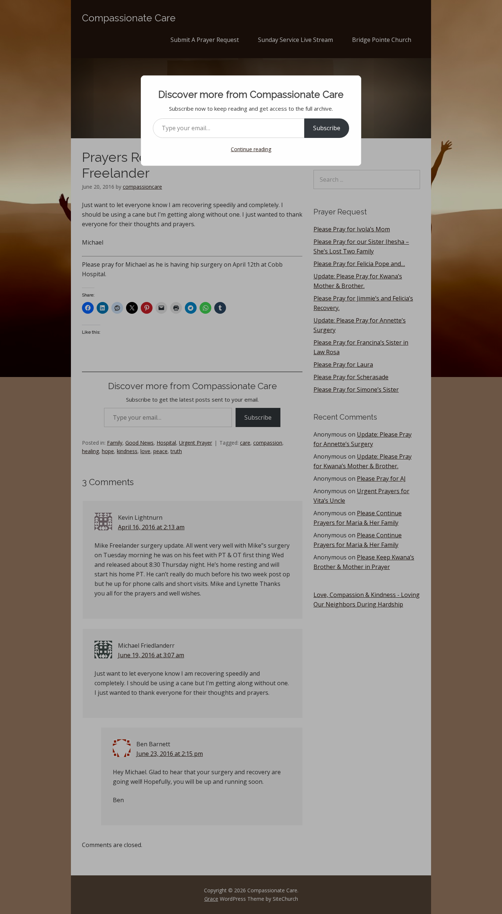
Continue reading (251, 149)
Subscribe (326, 128)
